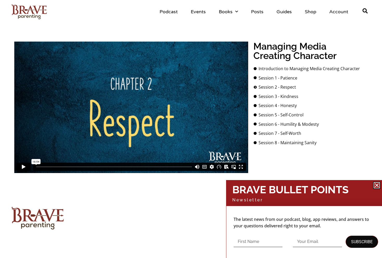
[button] (376, 185)
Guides (284, 12)
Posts (257, 12)
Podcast (169, 12)
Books (226, 12)
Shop (310, 12)
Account (338, 12)
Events (198, 12)
